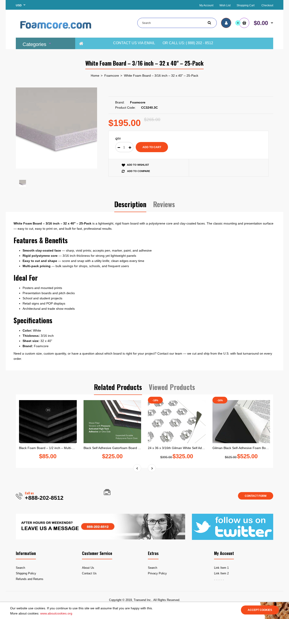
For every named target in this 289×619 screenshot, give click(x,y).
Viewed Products (172, 387)
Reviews (164, 204)
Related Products (118, 387)
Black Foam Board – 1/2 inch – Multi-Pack (49, 448)
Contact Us (89, 573)
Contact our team (169, 353)
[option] (56, 128)
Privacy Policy (157, 573)
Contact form (255, 495)
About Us (88, 567)
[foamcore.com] (56, 31)
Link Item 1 (221, 567)
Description (130, 204)
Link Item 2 (221, 573)
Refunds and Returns (29, 579)
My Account (206, 5)
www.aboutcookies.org (56, 613)
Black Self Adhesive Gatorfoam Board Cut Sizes (117, 448)
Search (20, 567)
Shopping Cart (245, 5)
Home (95, 75)
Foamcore (111, 75)
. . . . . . (219, 579)
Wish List (225, 5)
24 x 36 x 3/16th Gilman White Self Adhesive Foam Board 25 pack (195, 448)
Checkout (267, 5)
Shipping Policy (26, 573)
